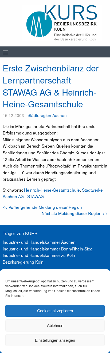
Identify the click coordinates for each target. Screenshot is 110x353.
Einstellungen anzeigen (55, 340)
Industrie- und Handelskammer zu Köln (39, 255)
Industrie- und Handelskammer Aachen (39, 242)
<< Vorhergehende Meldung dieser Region (42, 207)
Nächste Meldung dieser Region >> (74, 213)
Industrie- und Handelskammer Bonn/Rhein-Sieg (48, 249)
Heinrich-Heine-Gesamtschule (52, 190)
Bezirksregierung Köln (23, 262)
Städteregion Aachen (47, 115)
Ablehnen (55, 325)
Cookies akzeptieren (55, 310)
